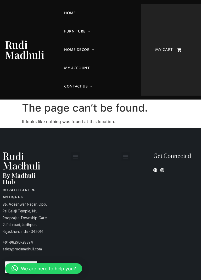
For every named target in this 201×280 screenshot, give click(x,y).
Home (70, 13)
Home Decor (77, 49)
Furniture (75, 31)
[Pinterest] (155, 170)
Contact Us (76, 86)
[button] (75, 156)
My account (77, 68)
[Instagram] (162, 170)
